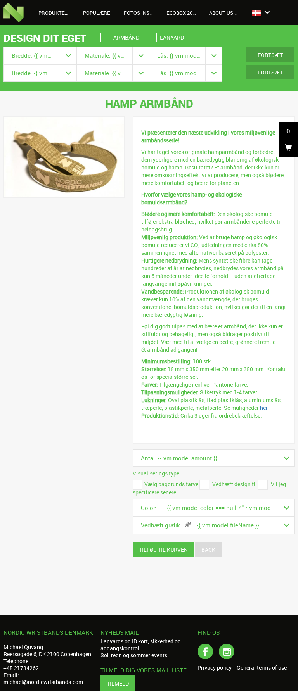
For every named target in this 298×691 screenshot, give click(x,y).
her (264, 407)
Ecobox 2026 (182, 12)
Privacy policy (215, 667)
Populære (96, 12)
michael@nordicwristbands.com (43, 682)
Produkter (53, 12)
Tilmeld (118, 683)
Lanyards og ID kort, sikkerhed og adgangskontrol (140, 644)
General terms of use (262, 667)
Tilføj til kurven (163, 549)
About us (221, 12)
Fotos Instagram (142, 12)
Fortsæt (270, 55)
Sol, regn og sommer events (133, 655)
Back (208, 549)
